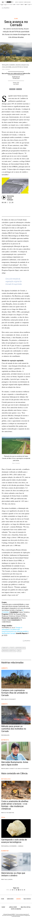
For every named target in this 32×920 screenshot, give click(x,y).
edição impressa (27, 2)
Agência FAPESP (13, 907)
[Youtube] (22, 890)
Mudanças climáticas (8, 650)
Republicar (6, 8)
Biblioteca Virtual (25, 907)
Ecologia (19, 89)
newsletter (21, 2)
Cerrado (5, 648)
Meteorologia (20, 648)
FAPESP (3, 907)
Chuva (12, 648)
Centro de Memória (16, 909)
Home (2, 898)
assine (16, 2)
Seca (19, 650)
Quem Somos (10, 898)
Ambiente (12, 89)
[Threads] (17, 890)
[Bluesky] (14, 890)
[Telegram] (20, 890)
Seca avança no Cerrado (16, 24)
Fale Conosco (27, 898)
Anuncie (18, 898)
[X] (9, 890)
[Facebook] (8, 890)
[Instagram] (12, 890)
